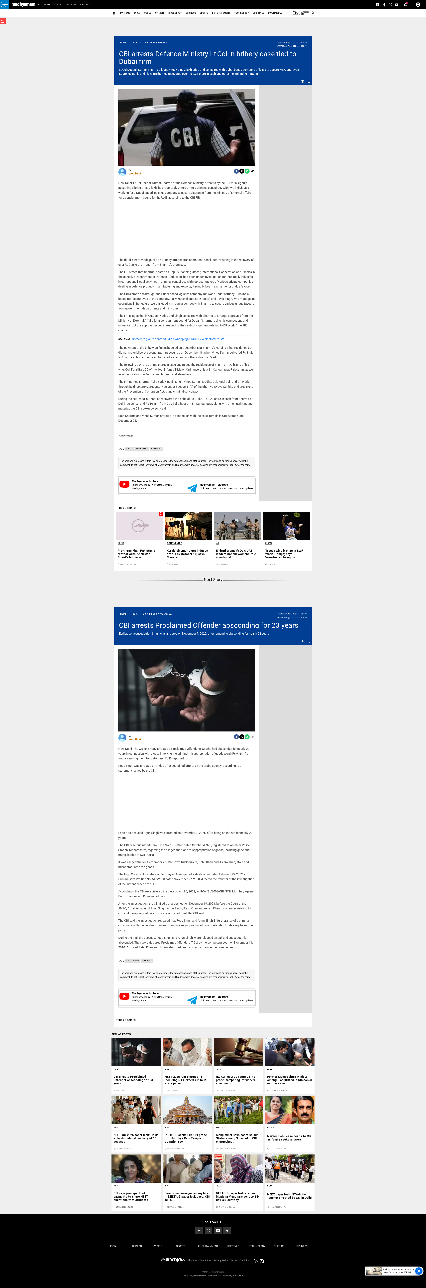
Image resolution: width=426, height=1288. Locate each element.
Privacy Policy (221, 1260)
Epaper (47, 4)
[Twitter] (241, 171)
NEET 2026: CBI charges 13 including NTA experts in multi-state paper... (187, 1080)
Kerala (219, 1128)
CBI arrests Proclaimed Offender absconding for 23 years (208, 625)
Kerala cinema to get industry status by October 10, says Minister (188, 554)
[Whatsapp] (247, 171)
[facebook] (236, 171)
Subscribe (85, 4)
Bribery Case (156, 448)
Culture (279, 1246)
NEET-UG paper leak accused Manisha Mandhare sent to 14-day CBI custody (237, 1196)
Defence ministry (140, 448)
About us (192, 1260)
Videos (121, 543)
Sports (204, 13)
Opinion (159, 13)
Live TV (57, 4)
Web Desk (135, 173)
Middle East (175, 13)
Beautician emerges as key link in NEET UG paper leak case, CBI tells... (187, 1196)
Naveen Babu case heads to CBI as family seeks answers (289, 1137)
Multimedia (275, 13)
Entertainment (221, 13)
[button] (4, 4)
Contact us (205, 1260)
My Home (125, 13)
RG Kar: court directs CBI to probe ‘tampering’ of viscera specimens (236, 1080)
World (147, 13)
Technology (241, 13)
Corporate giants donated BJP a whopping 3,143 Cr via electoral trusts (171, 339)
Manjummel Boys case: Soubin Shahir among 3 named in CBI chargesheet (237, 1138)
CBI (127, 448)
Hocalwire (237, 1276)
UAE (217, 543)
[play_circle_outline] (139, 525)
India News (147, 961)
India (137, 13)
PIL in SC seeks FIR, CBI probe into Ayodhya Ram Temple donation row (186, 1138)
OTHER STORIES (126, 508)
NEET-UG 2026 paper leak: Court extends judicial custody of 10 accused (136, 1138)
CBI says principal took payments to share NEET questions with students (130, 1196)
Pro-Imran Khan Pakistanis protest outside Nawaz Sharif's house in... (136, 554)
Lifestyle (258, 13)
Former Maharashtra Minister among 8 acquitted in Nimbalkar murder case (289, 1080)
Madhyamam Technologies (207, 1276)
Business (191, 13)
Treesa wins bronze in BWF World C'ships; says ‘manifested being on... (284, 554)
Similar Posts (121, 1034)
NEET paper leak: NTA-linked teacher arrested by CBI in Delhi (289, 1196)
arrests (136, 961)
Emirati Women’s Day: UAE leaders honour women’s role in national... (236, 554)
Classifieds (70, 4)
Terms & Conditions (241, 1260)
